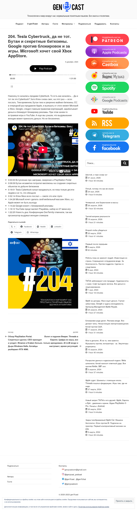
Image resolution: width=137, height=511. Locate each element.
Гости (55, 23)
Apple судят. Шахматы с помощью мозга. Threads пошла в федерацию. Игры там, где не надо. (106, 383)
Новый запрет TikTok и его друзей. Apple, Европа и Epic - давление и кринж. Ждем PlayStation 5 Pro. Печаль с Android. (107, 403)
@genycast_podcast (73, 474)
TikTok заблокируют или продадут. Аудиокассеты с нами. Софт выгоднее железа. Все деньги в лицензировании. (107, 283)
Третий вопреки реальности (97, 216)
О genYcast (32, 23)
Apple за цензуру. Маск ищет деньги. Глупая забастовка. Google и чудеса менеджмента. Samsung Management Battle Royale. (104, 303)
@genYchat (81, 479)
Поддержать (100, 23)
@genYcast (69, 479)
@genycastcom (71, 484)
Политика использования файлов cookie (93, 506)
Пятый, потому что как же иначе (99, 188)
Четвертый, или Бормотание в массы (101, 202)
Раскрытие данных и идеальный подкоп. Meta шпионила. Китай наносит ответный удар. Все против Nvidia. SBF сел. (105, 363)
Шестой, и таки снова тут (96, 174)
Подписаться (84, 23)
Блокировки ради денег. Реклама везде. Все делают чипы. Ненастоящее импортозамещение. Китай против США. (107, 323)
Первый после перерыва (96, 244)
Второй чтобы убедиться (96, 230)
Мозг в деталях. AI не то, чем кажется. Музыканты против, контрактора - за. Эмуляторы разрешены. (106, 343)
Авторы (45, 23)
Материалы (67, 23)
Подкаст (19, 23)
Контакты (114, 23)
